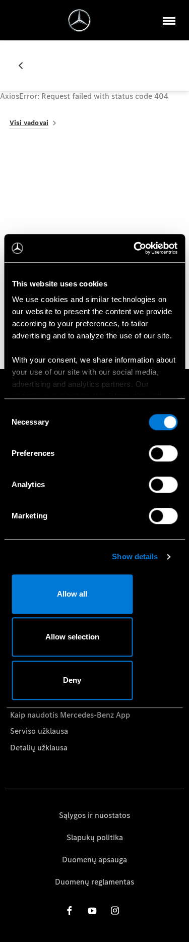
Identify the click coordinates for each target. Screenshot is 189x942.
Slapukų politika (95, 837)
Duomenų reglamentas (94, 881)
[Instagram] (115, 910)
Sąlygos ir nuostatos (94, 815)
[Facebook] (70, 910)
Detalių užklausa (39, 747)
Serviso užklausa (39, 731)
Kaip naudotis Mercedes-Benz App (70, 715)
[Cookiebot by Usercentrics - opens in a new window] (134, 248)
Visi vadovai (29, 123)
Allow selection (72, 636)
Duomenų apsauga (94, 859)
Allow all (72, 594)
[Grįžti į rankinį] (25, 65)
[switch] (163, 453)
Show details (135, 556)
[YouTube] (92, 910)
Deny (72, 680)
